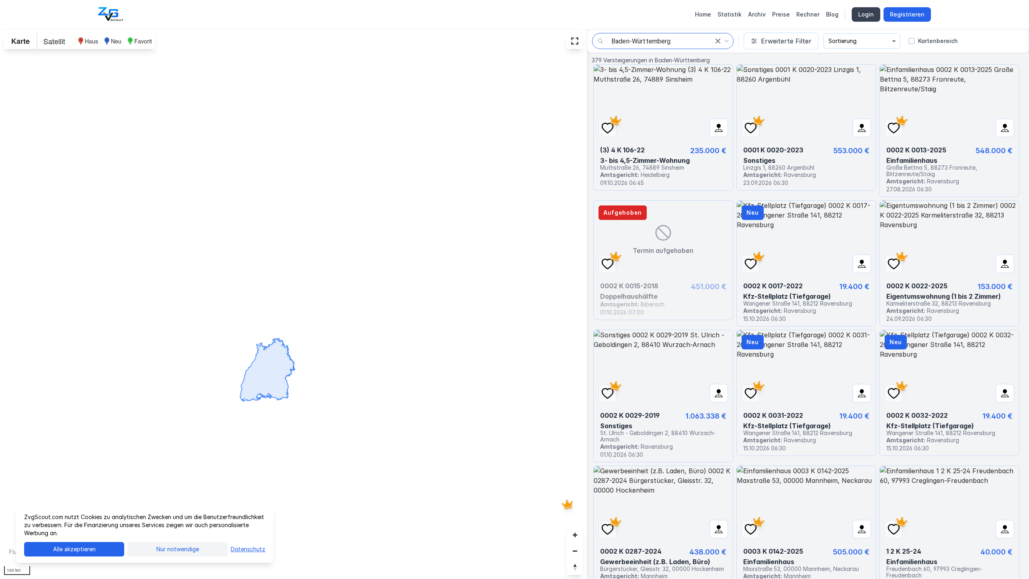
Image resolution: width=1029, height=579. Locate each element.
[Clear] (718, 41)
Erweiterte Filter (786, 41)
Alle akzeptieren (74, 549)
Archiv (757, 14)
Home (703, 14)
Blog (832, 14)
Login (866, 14)
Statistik (729, 14)
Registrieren (907, 14)
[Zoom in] (575, 535)
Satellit (54, 41)
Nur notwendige (177, 549)
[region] (293, 304)
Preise (781, 14)
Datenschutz (248, 549)
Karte (20, 41)
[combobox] (662, 41)
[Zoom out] (575, 551)
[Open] (727, 41)
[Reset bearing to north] (575, 567)
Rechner (808, 14)
